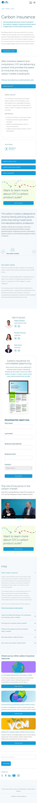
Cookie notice (31, 789)
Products (8, 8)
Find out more (18, 686)
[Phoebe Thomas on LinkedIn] (19, 338)
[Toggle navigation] (34, 2)
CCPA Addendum (22, 789)
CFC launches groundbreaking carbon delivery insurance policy (18, 704)
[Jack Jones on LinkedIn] (19, 350)
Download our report (9, 51)
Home (3, 8)
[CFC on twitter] (3, 775)
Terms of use (5, 789)
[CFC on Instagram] (19, 775)
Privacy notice (13, 789)
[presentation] (3, 251)
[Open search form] (30, 2)
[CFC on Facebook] (6, 775)
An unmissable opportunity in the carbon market (16, 675)
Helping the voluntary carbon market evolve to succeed (18, 732)
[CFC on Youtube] (14, 775)
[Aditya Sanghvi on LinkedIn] (19, 326)
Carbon (12, 8)
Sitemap (18, 791)
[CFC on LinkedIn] (10, 775)
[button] (15, 326)
